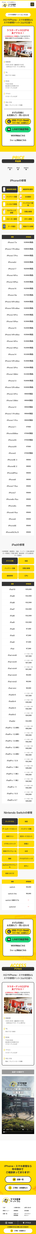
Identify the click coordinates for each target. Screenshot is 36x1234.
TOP (4, 1207)
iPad (18, 167)
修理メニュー (6, 1210)
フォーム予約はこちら (18, 140)
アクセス (28, 1223)
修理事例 (16, 1210)
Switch (26, 167)
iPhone (10, 167)
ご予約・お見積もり (20, 1230)
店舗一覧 (20, 1179)
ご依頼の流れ (17, 1207)
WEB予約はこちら (18, 135)
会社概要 (26, 1210)
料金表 (10, 1223)
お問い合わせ (27, 1207)
